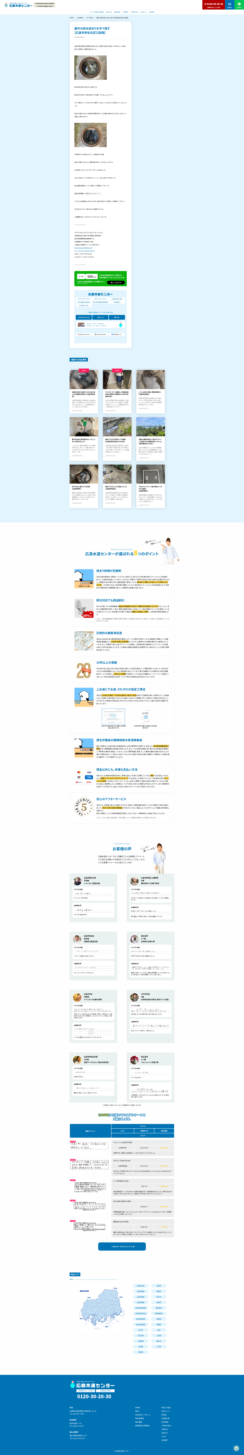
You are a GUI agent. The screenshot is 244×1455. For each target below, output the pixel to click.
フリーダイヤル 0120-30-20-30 (84, 251)
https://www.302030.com (83, 248)
